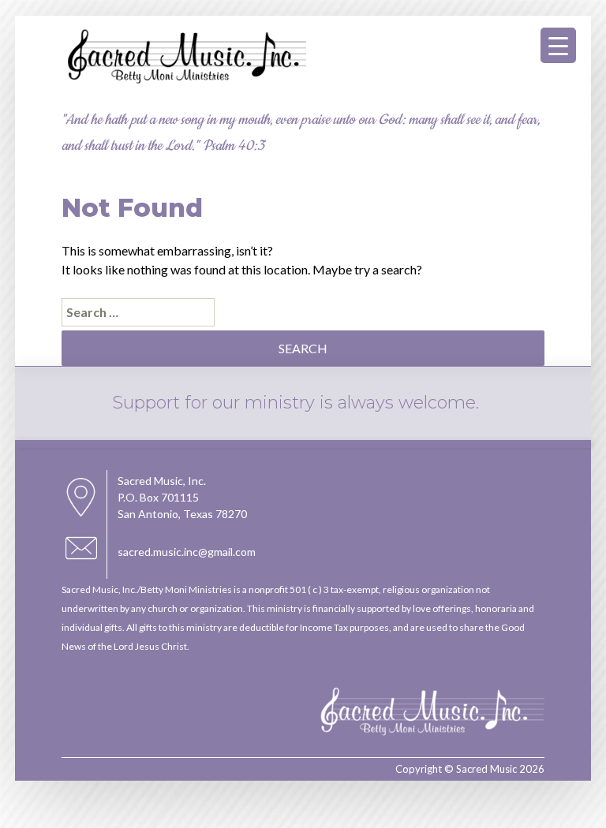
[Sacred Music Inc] (184, 81)
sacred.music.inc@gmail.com (187, 551)
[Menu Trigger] (558, 45)
